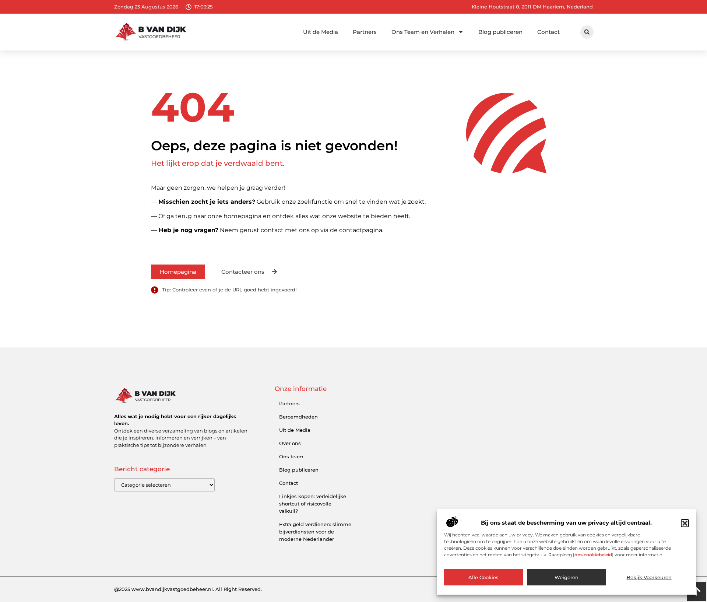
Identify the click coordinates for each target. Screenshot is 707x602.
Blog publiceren (500, 31)
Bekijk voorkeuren (649, 577)
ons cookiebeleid (593, 554)
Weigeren (566, 577)
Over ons (290, 443)
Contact (548, 31)
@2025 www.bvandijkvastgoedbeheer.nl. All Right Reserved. (188, 589)
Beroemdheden (298, 417)
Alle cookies (483, 577)
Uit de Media (320, 31)
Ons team (291, 456)
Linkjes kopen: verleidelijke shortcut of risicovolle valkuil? (312, 503)
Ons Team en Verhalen (422, 31)
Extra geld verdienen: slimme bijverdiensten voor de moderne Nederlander (315, 531)
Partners (365, 31)
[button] (685, 523)
